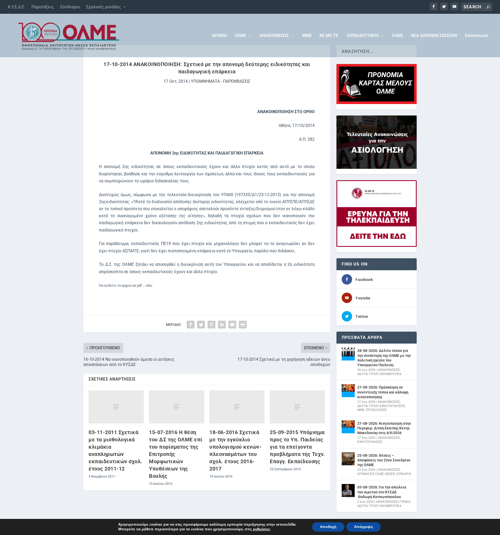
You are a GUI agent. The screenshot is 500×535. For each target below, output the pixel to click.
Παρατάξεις (43, 6)
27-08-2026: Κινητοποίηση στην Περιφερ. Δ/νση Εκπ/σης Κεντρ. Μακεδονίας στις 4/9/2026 (384, 428)
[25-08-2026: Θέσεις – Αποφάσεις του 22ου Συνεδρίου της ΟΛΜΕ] (348, 458)
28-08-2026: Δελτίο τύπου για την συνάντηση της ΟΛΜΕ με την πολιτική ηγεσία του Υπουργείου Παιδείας (384, 358)
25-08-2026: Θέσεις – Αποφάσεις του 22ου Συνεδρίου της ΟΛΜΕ (383, 460)
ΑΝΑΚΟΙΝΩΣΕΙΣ (274, 36)
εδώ (149, 285)
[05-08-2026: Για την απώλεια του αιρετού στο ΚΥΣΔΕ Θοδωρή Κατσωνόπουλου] (348, 490)
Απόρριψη (363, 526)
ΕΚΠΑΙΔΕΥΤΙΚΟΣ (363, 36)
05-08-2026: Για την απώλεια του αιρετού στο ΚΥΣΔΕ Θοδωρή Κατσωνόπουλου (381, 492)
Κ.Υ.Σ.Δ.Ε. (16, 6)
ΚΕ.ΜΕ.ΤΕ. (329, 36)
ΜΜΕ (307, 36)
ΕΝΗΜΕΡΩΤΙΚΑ (391, 374)
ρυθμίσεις (261, 529)
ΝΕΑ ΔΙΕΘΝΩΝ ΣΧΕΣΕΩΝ (434, 36)
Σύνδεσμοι (70, 6)
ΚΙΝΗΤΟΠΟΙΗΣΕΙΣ (392, 406)
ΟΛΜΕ (240, 36)
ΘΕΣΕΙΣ (390, 474)
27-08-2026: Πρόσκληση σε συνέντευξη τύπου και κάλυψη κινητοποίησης (382, 392)
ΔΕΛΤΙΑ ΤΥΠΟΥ (367, 374)
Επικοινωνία (476, 36)
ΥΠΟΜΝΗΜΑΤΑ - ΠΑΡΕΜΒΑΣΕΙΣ (220, 81)
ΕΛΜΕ (397, 36)
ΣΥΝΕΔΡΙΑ (403, 474)
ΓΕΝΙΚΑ (404, 502)
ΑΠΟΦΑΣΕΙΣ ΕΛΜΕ (370, 474)
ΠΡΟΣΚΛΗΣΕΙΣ (376, 410)
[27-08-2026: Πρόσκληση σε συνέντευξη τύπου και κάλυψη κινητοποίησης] (348, 390)
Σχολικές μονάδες (103, 6)
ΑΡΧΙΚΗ (219, 36)
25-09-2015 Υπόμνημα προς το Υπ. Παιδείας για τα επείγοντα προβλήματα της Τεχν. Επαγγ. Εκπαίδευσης (297, 447)
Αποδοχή (328, 526)
